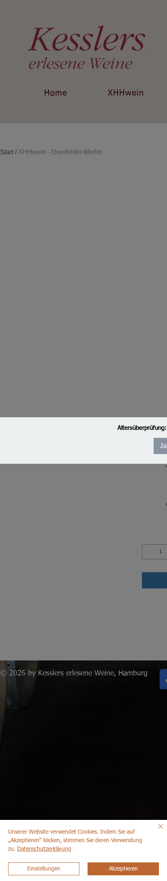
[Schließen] (155, 831)
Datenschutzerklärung (44, 849)
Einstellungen (43, 869)
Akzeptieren (123, 869)
